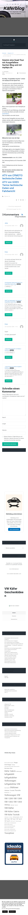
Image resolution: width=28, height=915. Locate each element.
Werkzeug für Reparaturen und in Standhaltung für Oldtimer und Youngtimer (12, 736)
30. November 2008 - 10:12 (10, 303)
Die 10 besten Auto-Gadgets (11, 640)
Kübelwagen (19, 771)
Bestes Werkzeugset (8, 762)
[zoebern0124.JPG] (14, 98)
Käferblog (14, 8)
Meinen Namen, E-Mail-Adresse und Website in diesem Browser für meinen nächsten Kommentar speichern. (14, 438)
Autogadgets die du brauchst (11, 638)
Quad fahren (5, 113)
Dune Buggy (7, 764)
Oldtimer (6, 707)
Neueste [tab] (14, 616)
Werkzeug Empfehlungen (9, 826)
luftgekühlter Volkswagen (10, 779)
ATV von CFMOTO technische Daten (12, 177)
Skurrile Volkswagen (9, 710)
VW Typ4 (13, 819)
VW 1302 (6, 677)
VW (18, 795)
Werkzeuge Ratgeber (9, 827)
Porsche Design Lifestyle (10, 656)
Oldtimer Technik (9, 790)
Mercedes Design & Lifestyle (11, 654)
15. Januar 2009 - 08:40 (9, 351)
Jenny (6, 223)
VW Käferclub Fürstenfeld (10, 690)
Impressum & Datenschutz (10, 729)
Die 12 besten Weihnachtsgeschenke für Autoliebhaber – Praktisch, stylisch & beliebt (13, 645)
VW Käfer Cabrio (11, 811)
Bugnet (6, 676)
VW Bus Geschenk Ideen (10, 658)
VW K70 (16, 805)
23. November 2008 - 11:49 (10, 285)
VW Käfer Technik (8, 714)
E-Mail (4, 424)
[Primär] (14, 39)
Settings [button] (5, 911)
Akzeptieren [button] (12, 911)
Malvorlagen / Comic (9, 705)
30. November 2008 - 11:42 (11, 326)
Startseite (4, 53)
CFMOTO (6, 639)
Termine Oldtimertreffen (10, 733)
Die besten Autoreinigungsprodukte (12, 648)
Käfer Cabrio (10, 771)
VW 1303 (18, 802)
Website (4, 430)
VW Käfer (9, 808)
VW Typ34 (7, 821)
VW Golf (12, 805)
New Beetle (6, 787)
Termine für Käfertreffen (10, 731)
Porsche (6, 708)
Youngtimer (9, 833)
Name (4, 417)
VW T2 (5, 692)
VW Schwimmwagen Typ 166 (13, 209)
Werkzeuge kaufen (8, 824)
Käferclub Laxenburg (9, 689)
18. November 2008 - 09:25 (11, 254)
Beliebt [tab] (14, 612)
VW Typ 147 (12, 821)
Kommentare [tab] (14, 619)
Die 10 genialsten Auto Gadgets (11, 642)
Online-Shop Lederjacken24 (14, 206)
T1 (10, 792)
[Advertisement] (14, 27)
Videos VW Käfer (8, 711)
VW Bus (6, 712)
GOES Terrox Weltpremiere (10, 652)
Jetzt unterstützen (14, 529)
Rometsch (6, 792)
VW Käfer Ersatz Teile (9, 659)
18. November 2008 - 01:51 (11, 225)
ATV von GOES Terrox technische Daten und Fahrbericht (12, 187)
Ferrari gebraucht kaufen (10, 649)
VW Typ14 (19, 819)
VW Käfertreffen (8, 717)
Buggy (16, 762)
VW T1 (21, 817)
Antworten (8, 242)
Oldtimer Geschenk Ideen (10, 655)
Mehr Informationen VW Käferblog (12, 730)
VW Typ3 (7, 819)
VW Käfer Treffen (8, 817)
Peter (3, 74)
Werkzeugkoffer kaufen (10, 661)
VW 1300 (18, 798)
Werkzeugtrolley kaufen (10, 662)
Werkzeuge (18, 821)
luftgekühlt (9, 774)
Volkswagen (10, 795)
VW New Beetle (16, 817)
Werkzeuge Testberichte (9, 829)
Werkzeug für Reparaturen (10, 830)
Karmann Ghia (8, 768)
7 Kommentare (22, 73)
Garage (13, 764)
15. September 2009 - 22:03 (10, 369)
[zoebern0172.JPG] (14, 130)
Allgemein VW (10, 53)
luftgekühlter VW (12, 784)
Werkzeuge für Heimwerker (10, 822)
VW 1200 (8, 798)
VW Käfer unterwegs (9, 715)
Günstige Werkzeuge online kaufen (11, 766)
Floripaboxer (7, 651)
